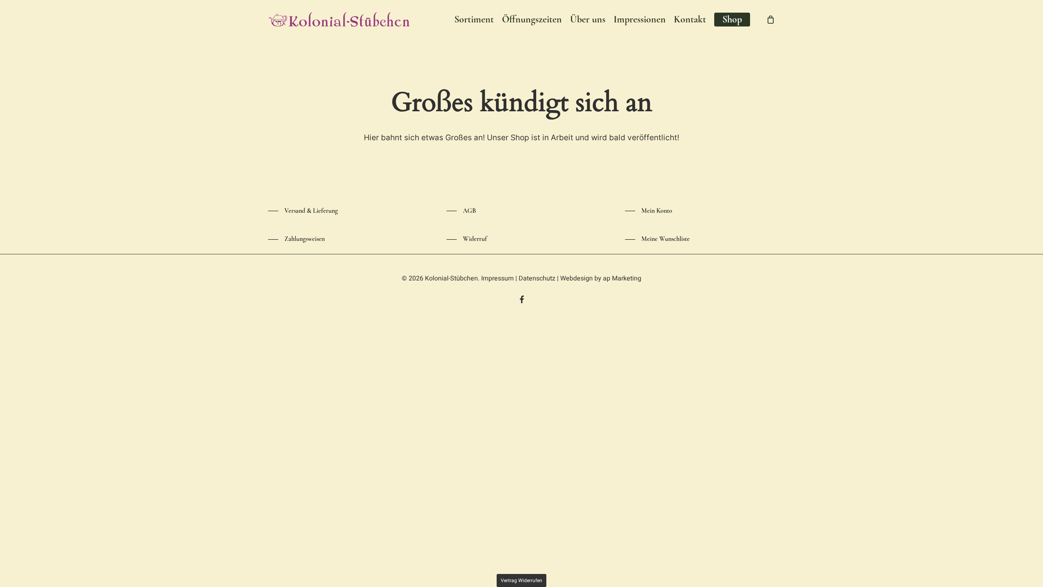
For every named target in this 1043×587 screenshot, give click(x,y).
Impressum (497, 278)
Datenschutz (537, 278)
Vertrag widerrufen (521, 580)
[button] (303, 211)
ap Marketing (622, 278)
